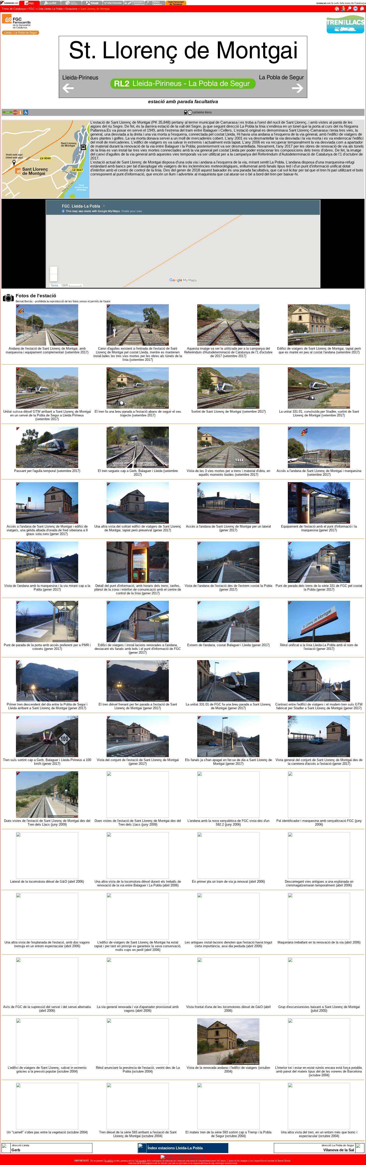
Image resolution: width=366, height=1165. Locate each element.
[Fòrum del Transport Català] (343, 10)
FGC (32, 8)
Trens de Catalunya (14, 8)
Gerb (15, 1150)
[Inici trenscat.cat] (337, 10)
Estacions (71, 8)
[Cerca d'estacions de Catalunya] (349, 10)
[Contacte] (362, 10)
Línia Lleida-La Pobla (50, 8)
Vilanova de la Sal (338, 1150)
